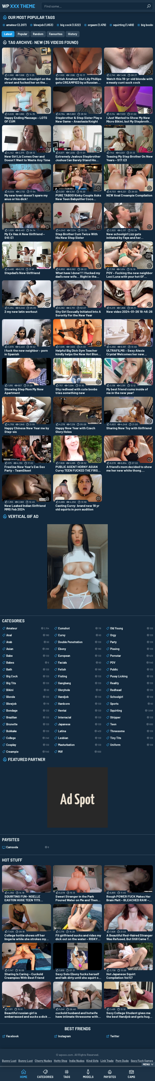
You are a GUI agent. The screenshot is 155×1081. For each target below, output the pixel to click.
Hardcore (79, 703)
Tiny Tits (131, 738)
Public (131, 669)
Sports (131, 703)
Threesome (131, 731)
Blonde (27, 696)
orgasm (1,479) (97, 25)
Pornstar (131, 655)
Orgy (131, 635)
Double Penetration (79, 642)
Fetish (79, 669)
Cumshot (79, 628)
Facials (79, 662)
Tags (66, 1077)
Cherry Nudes (43, 1060)
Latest (8, 34)
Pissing (131, 649)
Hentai (79, 710)
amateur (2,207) (16, 25)
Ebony (79, 649)
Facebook (12, 1036)
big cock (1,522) (70, 25)
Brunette (27, 724)
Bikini (27, 690)
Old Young (131, 628)
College (27, 738)
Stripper (131, 717)
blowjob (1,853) (43, 25)
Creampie (27, 751)
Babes (27, 662)
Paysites (110, 1077)
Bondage (27, 710)
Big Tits (27, 683)
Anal (27, 635)
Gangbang (79, 683)
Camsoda (27, 847)
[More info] (47, 71)
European (79, 655)
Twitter (114, 1036)
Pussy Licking (131, 676)
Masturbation (79, 744)
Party (131, 642)
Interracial (79, 717)
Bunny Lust (9, 1060)
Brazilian (27, 717)
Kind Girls (92, 1060)
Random (38, 34)
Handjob (79, 696)
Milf (79, 751)
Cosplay (27, 744)
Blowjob (27, 703)
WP (18, 6)
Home (23, 1077)
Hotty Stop (60, 1060)
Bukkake (27, 731)
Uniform (131, 744)
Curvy (79, 635)
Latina (79, 731)
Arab (27, 642)
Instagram (64, 1036)
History (72, 34)
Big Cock (27, 676)
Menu (146, 1064)
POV (131, 662)
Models (88, 1077)
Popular (22, 34)
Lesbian (79, 738)
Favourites (55, 34)
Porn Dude (122, 1060)
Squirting (131, 710)
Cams (131, 1077)
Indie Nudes (76, 1060)
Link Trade (107, 1060)
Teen (131, 724)
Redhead (131, 690)
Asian (27, 649)
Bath (27, 669)
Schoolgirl (131, 696)
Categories (45, 1077)
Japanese (79, 724)
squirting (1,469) (123, 25)
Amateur (27, 628)
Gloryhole (79, 690)
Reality (131, 683)
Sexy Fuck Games (142, 1060)
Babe (27, 655)
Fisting (79, 676)
